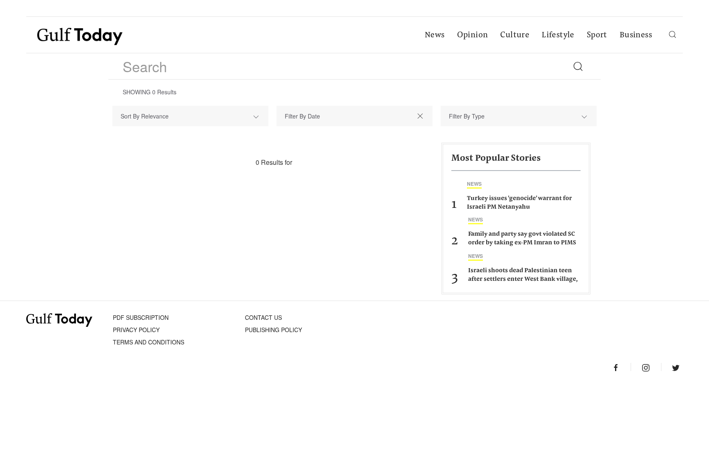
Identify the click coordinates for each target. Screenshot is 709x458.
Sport (597, 35)
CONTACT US (263, 317)
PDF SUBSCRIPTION (141, 317)
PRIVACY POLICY (136, 330)
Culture (514, 35)
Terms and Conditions (148, 342)
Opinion (472, 35)
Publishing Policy (273, 330)
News (435, 35)
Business (636, 35)
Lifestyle (558, 35)
